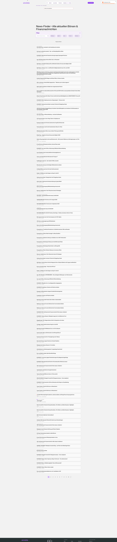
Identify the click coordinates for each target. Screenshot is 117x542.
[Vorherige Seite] (46, 477)
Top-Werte (80, 541)
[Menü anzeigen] (47, 3)
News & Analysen (38, 5)
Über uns (90, 541)
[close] (115, 1)
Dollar (72, 541)
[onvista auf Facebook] (47, 541)
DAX (64, 541)
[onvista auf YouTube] (49, 541)
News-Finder (44, 5)
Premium (60, 2)
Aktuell (50, 2)
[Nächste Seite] (71, 477)
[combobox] (42, 36)
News (42, 5)
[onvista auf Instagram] (51, 541)
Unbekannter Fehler (107, 2)
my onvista (55, 2)
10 (68, 476)
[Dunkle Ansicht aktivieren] (27, 0)
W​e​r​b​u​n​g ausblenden (66, 17)
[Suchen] (70, 3)
